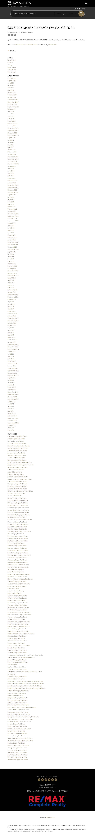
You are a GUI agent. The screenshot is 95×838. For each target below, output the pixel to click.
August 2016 (11, 351)
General (10, 62)
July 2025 (11, 111)
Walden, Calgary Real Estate (16, 743)
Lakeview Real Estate (14, 593)
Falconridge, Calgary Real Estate (18, 550)
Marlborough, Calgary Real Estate (18, 607)
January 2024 (12, 154)
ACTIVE (76, 8)
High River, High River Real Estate (18, 567)
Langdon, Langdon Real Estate (17, 598)
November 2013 (13, 418)
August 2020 (11, 252)
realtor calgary (12, 664)
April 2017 (11, 335)
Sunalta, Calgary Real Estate (16, 724)
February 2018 (12, 313)
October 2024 (12, 133)
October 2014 (12, 397)
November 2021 (13, 216)
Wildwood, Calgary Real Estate (17, 752)
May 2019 (11, 285)
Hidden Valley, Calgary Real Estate (18, 564)
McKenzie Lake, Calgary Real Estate (19, 612)
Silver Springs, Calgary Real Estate (18, 705)
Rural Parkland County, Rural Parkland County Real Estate (26, 683)
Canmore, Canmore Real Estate (18, 477)
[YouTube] (52, 779)
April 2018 (11, 309)
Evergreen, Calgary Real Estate (17, 548)
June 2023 (11, 171)
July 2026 (11, 83)
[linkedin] (46, 779)
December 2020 (13, 242)
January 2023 (12, 183)
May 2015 (11, 385)
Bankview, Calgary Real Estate (17, 450)
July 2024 (11, 140)
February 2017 (12, 340)
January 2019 (12, 292)
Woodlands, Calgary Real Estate (18, 759)
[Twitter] (42, 779)
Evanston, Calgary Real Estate (17, 545)
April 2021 (11, 233)
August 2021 (11, 223)
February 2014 (12, 416)
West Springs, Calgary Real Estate (18, 745)
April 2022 (11, 204)
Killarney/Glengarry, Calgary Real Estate (20, 579)
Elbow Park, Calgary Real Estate (18, 538)
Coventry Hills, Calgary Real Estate (19, 515)
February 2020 (12, 266)
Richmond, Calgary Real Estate (17, 669)
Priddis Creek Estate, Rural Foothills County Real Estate (25, 655)
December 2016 (13, 344)
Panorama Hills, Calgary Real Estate (19, 645)
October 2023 (12, 161)
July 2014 (11, 404)
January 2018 (12, 316)
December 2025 (13, 99)
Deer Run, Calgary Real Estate (17, 529)
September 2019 (13, 275)
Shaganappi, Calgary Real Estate (18, 698)
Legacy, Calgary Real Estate (16, 600)
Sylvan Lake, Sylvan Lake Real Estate (19, 729)
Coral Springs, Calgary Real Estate (18, 507)
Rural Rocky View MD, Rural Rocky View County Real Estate (26, 688)
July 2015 (11, 380)
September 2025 (13, 107)
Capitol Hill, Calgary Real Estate (17, 481)
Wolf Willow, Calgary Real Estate (18, 755)
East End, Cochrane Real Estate (18, 536)
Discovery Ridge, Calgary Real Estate (19, 531)
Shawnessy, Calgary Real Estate (17, 700)
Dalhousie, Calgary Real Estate (17, 526)
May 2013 (11, 430)
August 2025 (11, 109)
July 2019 (11, 280)
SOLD (83, 8)
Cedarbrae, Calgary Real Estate (17, 486)
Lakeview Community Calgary (17, 586)
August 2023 (11, 166)
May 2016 (11, 356)
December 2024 (13, 128)
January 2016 (12, 366)
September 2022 (13, 192)
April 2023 (11, 175)
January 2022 (12, 211)
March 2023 (11, 178)
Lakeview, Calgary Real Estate (17, 595)
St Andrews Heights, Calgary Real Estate (20, 719)
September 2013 (13, 423)
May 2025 (11, 116)
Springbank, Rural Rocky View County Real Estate (23, 717)
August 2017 (11, 325)
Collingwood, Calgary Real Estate (18, 503)
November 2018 (13, 294)
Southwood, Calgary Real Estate (18, 712)
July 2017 (11, 328)
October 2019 (12, 273)
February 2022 (12, 209)
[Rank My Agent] (49, 779)
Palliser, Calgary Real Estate (16, 643)
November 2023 (13, 159)
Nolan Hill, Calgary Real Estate (17, 629)
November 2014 (13, 394)
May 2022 (11, 202)
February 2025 (12, 123)
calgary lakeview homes (15, 472)
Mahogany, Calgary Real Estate (17, 605)
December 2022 (13, 185)
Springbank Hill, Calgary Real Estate (19, 714)
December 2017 (13, 318)
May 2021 (11, 230)
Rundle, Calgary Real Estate (16, 679)
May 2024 (11, 145)
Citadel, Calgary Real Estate (16, 493)
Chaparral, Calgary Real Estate (17, 488)
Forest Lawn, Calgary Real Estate (18, 553)
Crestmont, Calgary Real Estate (17, 522)
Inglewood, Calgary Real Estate (17, 576)
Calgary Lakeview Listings (16, 474)
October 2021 (12, 218)
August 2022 (11, 195)
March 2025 (11, 121)
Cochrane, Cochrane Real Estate (18, 500)
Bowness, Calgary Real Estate (17, 460)
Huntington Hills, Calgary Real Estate (19, 574)
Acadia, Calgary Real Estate (16, 439)
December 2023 (13, 157)
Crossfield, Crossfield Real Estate (18, 524)
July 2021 (11, 225)
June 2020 (11, 256)
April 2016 (11, 359)
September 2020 (13, 249)
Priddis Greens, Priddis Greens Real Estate (21, 657)
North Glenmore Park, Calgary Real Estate (21, 633)
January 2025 (12, 126)
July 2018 (11, 302)
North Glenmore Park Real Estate (18, 631)
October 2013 (12, 420)
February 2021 (12, 237)
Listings (10, 65)
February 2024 (12, 152)
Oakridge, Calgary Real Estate (17, 636)
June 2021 (11, 228)
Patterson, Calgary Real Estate (17, 650)
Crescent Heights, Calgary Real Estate (20, 519)
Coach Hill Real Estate (15, 496)
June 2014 (11, 406)
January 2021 (12, 240)
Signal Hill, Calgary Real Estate (17, 702)
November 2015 (13, 370)
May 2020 (11, 259)
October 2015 (12, 373)
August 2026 (11, 80)
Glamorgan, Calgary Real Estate (17, 557)
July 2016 (11, 354)
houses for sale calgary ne (16, 569)
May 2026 (11, 88)
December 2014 (13, 392)
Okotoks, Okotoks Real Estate (17, 641)
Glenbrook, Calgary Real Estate (17, 560)
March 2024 (11, 149)
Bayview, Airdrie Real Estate (17, 453)
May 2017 (11, 332)
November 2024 (13, 130)
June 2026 (11, 85)
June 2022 (11, 199)
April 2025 (11, 118)
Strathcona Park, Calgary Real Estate (19, 721)
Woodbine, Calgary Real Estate (17, 757)
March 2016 (11, 361)
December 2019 (13, 271)
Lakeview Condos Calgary (16, 591)
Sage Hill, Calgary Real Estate (17, 693)
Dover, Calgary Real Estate (16, 534)
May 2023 (11, 173)
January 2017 (12, 342)
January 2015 (12, 389)
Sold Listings (11, 72)
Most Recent (12, 78)
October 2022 (12, 190)
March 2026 (11, 92)
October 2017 (12, 323)
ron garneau (11, 674)
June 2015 (11, 382)
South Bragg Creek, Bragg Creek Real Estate (22, 707)
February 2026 (12, 95)
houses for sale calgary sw (16, 572)
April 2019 (11, 287)
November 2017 (13, 321)
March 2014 (11, 413)
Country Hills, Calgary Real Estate (18, 512)
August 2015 (11, 378)
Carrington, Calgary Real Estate (17, 484)
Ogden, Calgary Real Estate (16, 638)
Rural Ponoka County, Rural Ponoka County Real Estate (25, 686)
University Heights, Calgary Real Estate (20, 738)
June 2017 (11, 330)
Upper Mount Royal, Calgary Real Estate (20, 740)
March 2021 (11, 235)
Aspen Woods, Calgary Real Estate (18, 446)
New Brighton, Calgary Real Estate (18, 626)
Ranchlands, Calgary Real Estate (18, 662)
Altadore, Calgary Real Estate (17, 443)
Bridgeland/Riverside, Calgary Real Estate (21, 465)
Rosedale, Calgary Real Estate (17, 676)
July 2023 (11, 168)
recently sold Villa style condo (26, 44)
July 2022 (11, 197)
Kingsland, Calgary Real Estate (17, 581)
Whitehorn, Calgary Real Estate (17, 750)
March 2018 (11, 311)
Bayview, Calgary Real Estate (17, 455)
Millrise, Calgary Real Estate (16, 619)
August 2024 (11, 137)
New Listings (12, 67)
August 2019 (11, 278)
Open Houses (12, 69)
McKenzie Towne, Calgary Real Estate (19, 614)
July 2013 (11, 427)
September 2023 (13, 164)
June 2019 (11, 282)
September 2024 (13, 135)
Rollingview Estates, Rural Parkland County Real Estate (25, 671)
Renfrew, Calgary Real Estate (17, 667)
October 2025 (12, 104)
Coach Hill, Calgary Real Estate (17, 498)
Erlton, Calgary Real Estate (16, 543)
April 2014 (11, 411)
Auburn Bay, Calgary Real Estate (18, 448)
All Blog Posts (12, 60)
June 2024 (11, 142)
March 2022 (11, 206)
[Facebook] (39, 779)
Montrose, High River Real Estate (18, 624)
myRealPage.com (50, 817)
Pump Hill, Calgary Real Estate (17, 660)
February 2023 (12, 180)
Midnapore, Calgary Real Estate (18, 617)
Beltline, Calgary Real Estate (16, 457)
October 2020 (12, 247)
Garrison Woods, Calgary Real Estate (19, 555)
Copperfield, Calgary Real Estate (18, 505)
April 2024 (11, 147)
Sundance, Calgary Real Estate (17, 726)
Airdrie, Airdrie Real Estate (16, 441)
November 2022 (13, 187)
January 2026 (12, 97)
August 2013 (11, 425)
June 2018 (11, 304)
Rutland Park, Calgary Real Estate (18, 691)
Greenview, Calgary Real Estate (18, 562)
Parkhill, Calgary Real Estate (16, 648)
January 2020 (12, 268)
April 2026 (11, 90)
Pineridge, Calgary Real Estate (17, 652)
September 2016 (13, 349)
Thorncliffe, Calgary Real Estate (17, 733)
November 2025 (13, 102)
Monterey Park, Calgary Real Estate (19, 622)
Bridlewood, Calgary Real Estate (18, 467)
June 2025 (11, 114)
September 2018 (13, 297)
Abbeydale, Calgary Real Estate (17, 436)
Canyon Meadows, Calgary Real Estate (20, 479)
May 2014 (11, 409)
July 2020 (11, 254)
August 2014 (11, 401)
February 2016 (12, 363)
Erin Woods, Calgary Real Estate (18, 541)
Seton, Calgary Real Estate (16, 695)
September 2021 (13, 221)
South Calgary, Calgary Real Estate (18, 709)
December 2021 (13, 214)
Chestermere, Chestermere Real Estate (20, 491)
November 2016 (13, 347)
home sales (52, 44)
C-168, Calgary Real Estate (16, 469)
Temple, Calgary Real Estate (16, 731)
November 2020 (13, 244)
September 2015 (13, 375)
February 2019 (12, 290)
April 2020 (11, 261)
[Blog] (56, 779)
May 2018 (11, 306)
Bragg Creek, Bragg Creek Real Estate (20, 462)
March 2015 (11, 387)
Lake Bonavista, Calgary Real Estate (19, 584)
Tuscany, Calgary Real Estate (17, 736)
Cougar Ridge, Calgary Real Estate (18, 510)
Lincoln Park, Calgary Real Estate (18, 603)
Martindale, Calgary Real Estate (17, 610)
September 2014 (13, 399)
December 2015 (13, 368)
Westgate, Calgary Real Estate (17, 748)
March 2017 (11, 337)
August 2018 (11, 299)
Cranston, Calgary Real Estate (17, 517)
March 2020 (11, 263)
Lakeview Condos (13, 588)
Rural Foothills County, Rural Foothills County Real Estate (25, 681)
